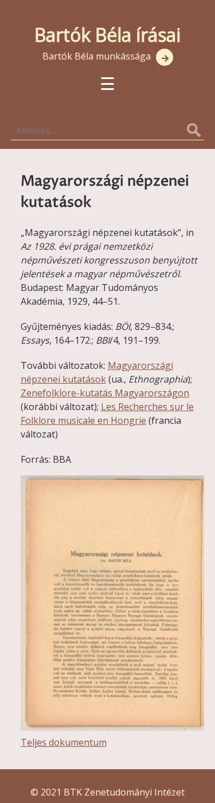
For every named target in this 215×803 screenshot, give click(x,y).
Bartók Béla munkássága (96, 56)
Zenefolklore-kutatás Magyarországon (105, 393)
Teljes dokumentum (64, 742)
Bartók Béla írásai (107, 34)
